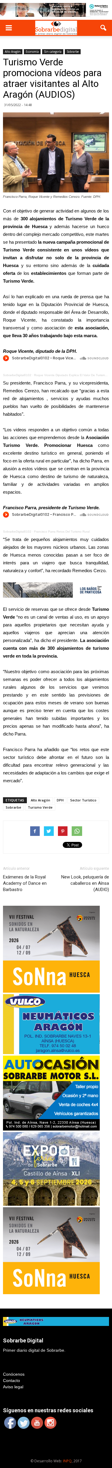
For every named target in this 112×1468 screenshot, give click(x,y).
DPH (60, 800)
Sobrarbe (73, 51)
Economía (32, 51)
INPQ (67, 1461)
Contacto (11, 1380)
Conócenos (13, 1374)
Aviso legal (13, 1386)
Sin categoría (53, 51)
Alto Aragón (13, 51)
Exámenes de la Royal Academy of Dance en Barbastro (25, 883)
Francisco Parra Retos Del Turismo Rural (62, 531)
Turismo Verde (40, 807)
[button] (103, 28)
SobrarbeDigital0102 (17, 375)
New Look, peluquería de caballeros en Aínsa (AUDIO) (85, 883)
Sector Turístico (83, 800)
